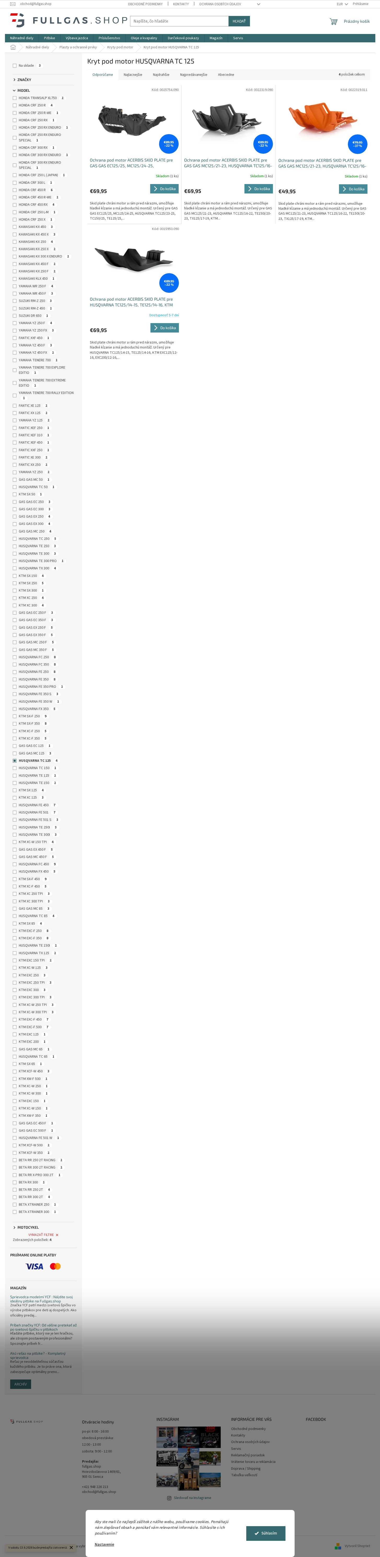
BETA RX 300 (32, 1182)
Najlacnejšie (133, 74)
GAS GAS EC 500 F (36, 1130)
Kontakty (181, 4)
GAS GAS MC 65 (34, 1049)
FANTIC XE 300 (33, 457)
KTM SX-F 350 (32, 723)
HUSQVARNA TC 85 (36, 916)
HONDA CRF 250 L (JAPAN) (42, 175)
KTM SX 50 (30, 494)
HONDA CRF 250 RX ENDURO (43, 127)
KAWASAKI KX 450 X (37, 234)
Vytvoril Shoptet (357, 1546)
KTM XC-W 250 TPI (36, 1005)
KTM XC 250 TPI (34, 893)
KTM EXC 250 (32, 975)
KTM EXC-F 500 (33, 1027)
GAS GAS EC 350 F (36, 620)
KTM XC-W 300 (33, 1093)
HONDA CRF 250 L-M (37, 212)
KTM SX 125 (31, 790)
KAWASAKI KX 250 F (37, 271)
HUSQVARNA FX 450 (37, 871)
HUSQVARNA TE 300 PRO (41, 561)
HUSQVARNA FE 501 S (38, 819)
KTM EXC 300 (32, 990)
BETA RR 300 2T (34, 1197)
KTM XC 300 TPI (34, 901)
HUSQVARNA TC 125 (38, 760)
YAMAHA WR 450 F (36, 293)
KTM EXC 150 (32, 1101)
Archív (20, 1384)
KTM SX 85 (30, 923)
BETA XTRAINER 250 (37, 1204)
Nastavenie (104, 1545)
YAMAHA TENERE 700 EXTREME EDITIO (42, 383)
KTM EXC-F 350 (33, 938)
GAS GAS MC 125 (35, 753)
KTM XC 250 (31, 597)
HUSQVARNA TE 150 (37, 783)
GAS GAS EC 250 (34, 502)
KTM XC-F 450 (32, 886)
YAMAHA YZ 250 (34, 472)
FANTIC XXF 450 (34, 338)
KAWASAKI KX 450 (36, 227)
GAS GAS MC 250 (35, 531)
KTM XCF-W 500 (34, 1145)
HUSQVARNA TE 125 (37, 775)
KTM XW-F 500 (33, 1078)
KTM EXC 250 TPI (35, 982)
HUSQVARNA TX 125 (37, 953)
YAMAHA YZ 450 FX (36, 352)
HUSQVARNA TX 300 (37, 568)
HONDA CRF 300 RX (36, 147)
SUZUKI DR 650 (33, 315)
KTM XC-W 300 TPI (36, 1012)
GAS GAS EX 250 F (36, 627)
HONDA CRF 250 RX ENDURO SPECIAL (40, 137)
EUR (340, 4)
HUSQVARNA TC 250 (37, 538)
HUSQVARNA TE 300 (37, 553)
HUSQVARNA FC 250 (37, 657)
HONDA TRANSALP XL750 (41, 98)
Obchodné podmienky (145, 4)
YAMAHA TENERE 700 (38, 360)
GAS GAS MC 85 (34, 908)
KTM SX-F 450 (32, 879)
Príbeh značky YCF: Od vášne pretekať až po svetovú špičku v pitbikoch (43, 1327)
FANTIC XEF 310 (34, 435)
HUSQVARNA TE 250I (38, 827)
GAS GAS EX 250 (34, 516)
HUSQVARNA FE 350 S (38, 694)
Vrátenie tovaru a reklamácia (253, 1461)
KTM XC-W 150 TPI (36, 842)
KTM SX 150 (31, 576)
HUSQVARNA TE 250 (37, 546)
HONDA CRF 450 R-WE (38, 197)
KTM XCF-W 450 (34, 1071)
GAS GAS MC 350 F (36, 649)
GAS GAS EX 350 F (36, 635)
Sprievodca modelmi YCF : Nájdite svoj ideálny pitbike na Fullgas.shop (41, 1299)
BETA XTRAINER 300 (37, 1212)
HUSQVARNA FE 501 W (39, 1138)
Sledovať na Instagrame (192, 1498)
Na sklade (30, 65)
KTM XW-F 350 (33, 1115)
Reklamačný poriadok (248, 1455)
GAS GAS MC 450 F (36, 857)
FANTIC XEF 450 (34, 442)
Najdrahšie (161, 74)
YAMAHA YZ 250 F (35, 323)
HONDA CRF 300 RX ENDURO (43, 155)
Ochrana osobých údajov (220, 4)
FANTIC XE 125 (33, 405)
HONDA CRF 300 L (35, 182)
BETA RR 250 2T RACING (40, 1160)
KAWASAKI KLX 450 (36, 278)
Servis (236, 1448)
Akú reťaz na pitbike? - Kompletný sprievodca (38, 1355)
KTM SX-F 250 (32, 716)
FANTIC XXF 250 (34, 450)
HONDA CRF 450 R (35, 190)
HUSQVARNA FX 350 (37, 709)
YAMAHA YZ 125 (34, 420)
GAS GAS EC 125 (34, 745)
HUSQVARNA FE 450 (37, 805)
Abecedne (226, 74)
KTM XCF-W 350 (34, 1152)
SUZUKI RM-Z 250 (35, 301)
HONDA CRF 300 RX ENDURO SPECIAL (40, 165)
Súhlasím (269, 1533)
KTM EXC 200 (32, 1041)
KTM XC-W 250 (33, 1086)
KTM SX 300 (31, 590)
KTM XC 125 (31, 797)
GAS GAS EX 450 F (36, 849)
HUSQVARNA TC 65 (36, 1056)
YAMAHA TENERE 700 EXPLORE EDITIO (42, 370)
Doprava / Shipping (246, 1468)
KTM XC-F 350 (32, 738)
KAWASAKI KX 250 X (37, 249)
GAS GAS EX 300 (34, 523)
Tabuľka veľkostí (244, 1475)
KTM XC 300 (31, 605)
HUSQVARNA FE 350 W (39, 701)
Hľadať (239, 21)
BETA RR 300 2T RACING (40, 1167)
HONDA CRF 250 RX (36, 120)
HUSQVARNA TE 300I (38, 834)
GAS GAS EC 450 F (36, 1123)
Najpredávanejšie (193, 74)
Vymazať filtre (41, 1235)
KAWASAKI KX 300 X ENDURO (44, 256)
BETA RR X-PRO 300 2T (39, 1175)
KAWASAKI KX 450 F (37, 264)
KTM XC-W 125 (33, 967)
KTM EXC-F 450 (33, 1019)
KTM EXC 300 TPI (35, 997)
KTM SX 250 (31, 583)
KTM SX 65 (30, 1064)
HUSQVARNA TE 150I (38, 945)
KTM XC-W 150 (33, 1108)
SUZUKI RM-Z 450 (35, 308)
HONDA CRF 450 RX (36, 204)
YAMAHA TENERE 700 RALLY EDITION (46, 395)
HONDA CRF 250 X (35, 219)
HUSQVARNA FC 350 (37, 664)
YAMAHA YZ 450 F (35, 345)
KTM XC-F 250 (32, 731)
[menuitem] (22, 38)
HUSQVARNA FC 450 (37, 864)
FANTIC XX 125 (33, 413)
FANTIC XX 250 (33, 464)
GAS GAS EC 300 (34, 509)
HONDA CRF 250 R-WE (38, 113)
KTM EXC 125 (32, 1034)
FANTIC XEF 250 (34, 428)
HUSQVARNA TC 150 (37, 768)
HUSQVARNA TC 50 (36, 487)
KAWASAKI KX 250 (36, 241)
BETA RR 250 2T (34, 1189)
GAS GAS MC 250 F (36, 642)
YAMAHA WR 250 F (36, 286)
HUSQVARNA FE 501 (37, 812)
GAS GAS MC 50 (34, 479)
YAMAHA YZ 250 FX (36, 330)
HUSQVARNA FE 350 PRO (41, 686)
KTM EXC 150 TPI (35, 960)
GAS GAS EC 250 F (36, 612)
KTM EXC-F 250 (33, 931)
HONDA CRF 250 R (35, 105)
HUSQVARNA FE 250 (37, 671)
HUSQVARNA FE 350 (37, 679)
